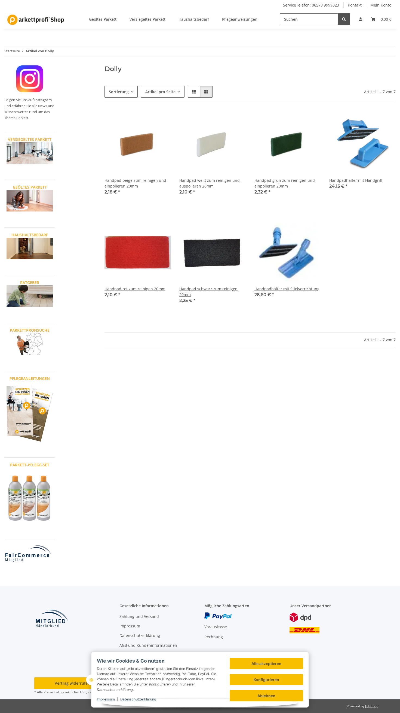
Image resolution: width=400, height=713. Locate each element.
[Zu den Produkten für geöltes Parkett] (30, 200)
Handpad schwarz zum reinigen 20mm (208, 291)
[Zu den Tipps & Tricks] (30, 295)
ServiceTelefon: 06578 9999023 (311, 5)
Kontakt (355, 5)
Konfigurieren (266, 679)
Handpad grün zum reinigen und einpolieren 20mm (284, 183)
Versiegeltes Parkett (147, 19)
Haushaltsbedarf (194, 19)
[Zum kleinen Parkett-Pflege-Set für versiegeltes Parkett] (30, 497)
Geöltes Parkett (102, 19)
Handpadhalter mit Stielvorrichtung (286, 288)
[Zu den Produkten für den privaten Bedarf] (30, 247)
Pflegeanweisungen (239, 19)
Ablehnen (266, 695)
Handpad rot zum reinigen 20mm (134, 288)
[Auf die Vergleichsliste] (161, 120)
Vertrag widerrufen (72, 683)
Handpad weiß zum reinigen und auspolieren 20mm (209, 183)
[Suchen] (344, 19)
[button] (361, 19)
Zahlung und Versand (139, 616)
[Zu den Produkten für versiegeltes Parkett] (30, 152)
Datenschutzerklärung (138, 699)
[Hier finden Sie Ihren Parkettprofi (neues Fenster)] (29, 343)
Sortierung (119, 91)
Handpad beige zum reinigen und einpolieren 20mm (135, 183)
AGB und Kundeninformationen (148, 645)
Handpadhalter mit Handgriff (356, 180)
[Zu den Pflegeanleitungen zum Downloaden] (30, 413)
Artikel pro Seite (160, 91)
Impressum (106, 699)
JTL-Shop (371, 706)
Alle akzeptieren (266, 663)
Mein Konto (380, 5)
